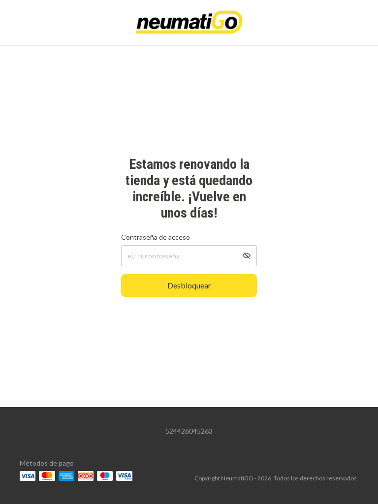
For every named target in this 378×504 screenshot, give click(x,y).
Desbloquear (189, 285)
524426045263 (189, 431)
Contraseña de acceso (155, 237)
